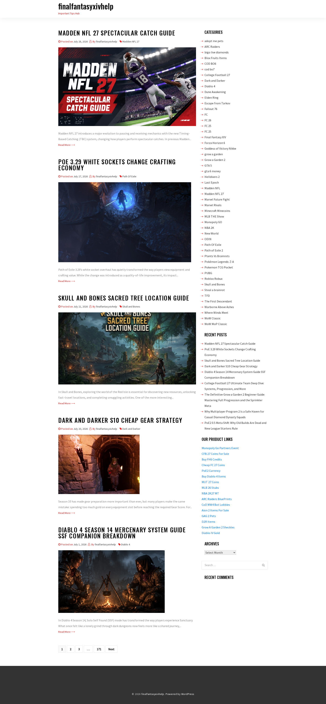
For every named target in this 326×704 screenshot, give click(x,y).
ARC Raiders (212, 46)
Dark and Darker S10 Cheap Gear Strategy (120, 420)
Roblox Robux (213, 279)
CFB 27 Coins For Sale (215, 454)
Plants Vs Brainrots (217, 256)
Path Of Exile (129, 176)
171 (99, 649)
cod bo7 (210, 69)
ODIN (208, 239)
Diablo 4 (125, 544)
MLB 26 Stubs (210, 488)
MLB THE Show (214, 216)
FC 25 (208, 126)
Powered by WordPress (180, 694)
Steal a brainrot (215, 290)
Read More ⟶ (66, 145)
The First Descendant (218, 301)
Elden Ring (211, 97)
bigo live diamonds (217, 52)
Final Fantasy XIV (215, 137)
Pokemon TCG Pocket (219, 267)
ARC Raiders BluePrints (217, 499)
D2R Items (208, 521)
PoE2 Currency (211, 471)
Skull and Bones (131, 306)
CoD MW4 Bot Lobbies (216, 504)
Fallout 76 (211, 109)
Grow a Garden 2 (215, 160)
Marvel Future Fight (217, 199)
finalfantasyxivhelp (85, 6)
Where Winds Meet (216, 312)
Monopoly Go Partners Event (220, 448)
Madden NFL (212, 188)
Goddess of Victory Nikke (220, 148)
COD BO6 (210, 63)
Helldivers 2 (212, 177)
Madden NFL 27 (130, 41)
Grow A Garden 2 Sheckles (218, 527)
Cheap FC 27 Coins (213, 465)
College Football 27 (217, 75)
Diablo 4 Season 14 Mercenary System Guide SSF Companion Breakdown (122, 533)
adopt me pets (214, 41)
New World (211, 233)
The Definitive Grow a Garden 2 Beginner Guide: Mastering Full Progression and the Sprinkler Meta (235, 400)
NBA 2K (209, 228)
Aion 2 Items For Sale (215, 510)
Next (111, 649)
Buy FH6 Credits (212, 459)
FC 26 (208, 120)
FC (206, 114)
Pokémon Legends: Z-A (219, 262)
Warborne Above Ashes (219, 307)
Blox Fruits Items (216, 58)
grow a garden (214, 154)
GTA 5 (208, 165)
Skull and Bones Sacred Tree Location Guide (123, 298)
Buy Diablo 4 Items (214, 476)
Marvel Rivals (213, 205)
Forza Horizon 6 (215, 143)
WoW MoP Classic (216, 324)
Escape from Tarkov (217, 103)
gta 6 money (213, 171)
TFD (207, 295)
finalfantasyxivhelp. (153, 694)
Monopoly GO (213, 222)
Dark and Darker (131, 428)
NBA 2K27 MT (210, 493)
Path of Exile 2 (214, 250)
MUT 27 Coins (210, 482)
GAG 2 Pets (209, 516)
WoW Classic (213, 318)
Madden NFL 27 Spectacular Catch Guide (116, 33)
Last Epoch (212, 182)
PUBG (208, 273)
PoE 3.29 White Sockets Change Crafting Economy (117, 165)
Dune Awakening (215, 92)
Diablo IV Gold (211, 533)
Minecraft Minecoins (217, 211)
